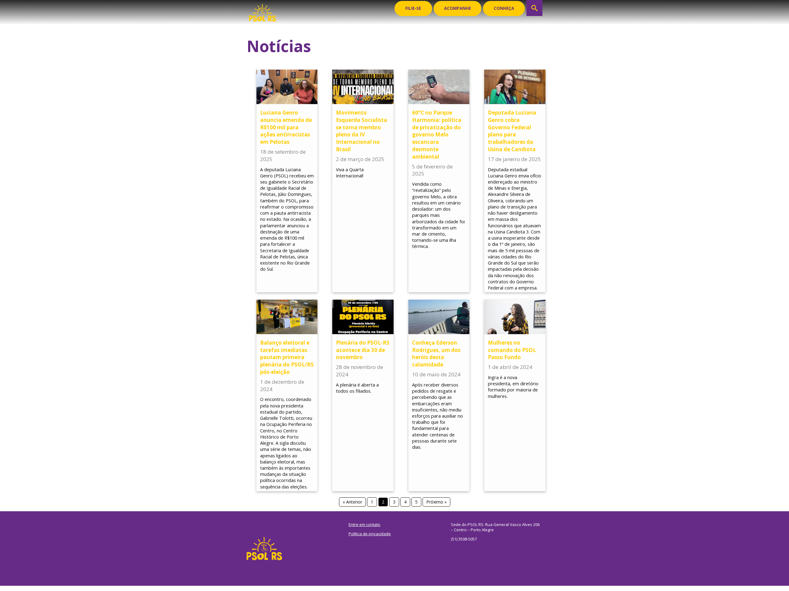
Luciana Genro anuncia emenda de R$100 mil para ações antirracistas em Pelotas (286, 127)
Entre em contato (364, 524)
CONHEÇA (504, 8)
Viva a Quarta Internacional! (350, 173)
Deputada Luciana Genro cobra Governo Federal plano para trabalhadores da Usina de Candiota (512, 131)
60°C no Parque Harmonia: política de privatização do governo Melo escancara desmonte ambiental (436, 134)
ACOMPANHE (457, 8)
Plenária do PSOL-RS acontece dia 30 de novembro (363, 350)
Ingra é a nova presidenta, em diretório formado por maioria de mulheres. (513, 386)
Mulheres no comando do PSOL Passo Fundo (512, 350)
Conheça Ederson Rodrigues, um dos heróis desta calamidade (436, 353)
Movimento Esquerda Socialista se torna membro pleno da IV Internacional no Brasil (361, 131)
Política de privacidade (370, 533)
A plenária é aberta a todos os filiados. (357, 388)
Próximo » (436, 502)
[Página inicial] (262, 11)
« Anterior (352, 502)
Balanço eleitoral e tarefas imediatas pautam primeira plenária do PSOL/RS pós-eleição (287, 357)
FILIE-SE (413, 8)
